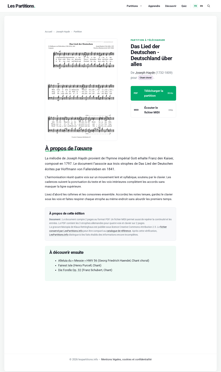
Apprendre (154, 6)
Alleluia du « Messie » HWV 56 (77, 260)
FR (195, 6)
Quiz (184, 6)
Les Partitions (21, 6)
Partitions (132, 6)
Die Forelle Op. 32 (69, 270)
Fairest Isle (65, 265)
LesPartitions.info (58, 234)
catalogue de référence (119, 231)
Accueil (48, 31)
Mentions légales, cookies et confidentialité (126, 359)
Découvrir (170, 6)
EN (201, 6)
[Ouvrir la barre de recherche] (208, 6)
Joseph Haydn (63, 31)
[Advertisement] (110, 310)
